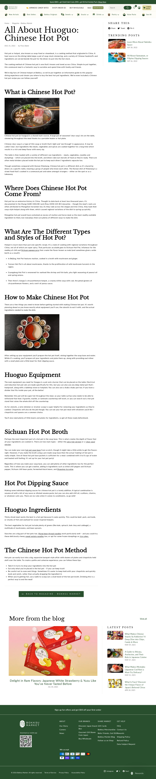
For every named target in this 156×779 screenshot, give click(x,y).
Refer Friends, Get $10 (107, 733)
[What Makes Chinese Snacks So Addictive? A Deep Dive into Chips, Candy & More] (115, 635)
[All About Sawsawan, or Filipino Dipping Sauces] (117, 57)
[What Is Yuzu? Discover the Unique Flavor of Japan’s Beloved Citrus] (115, 683)
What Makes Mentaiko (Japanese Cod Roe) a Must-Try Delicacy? (135, 670)
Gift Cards (102, 726)
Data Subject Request (126, 744)
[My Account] (139, 7)
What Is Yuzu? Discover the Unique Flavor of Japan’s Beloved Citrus (135, 685)
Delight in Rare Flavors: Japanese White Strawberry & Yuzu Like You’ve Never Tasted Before (53, 682)
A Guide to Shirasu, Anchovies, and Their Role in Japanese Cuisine (136, 654)
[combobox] (120, 7)
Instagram (110, 771)
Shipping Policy (123, 737)
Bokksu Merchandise (106, 729)
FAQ (119, 726)
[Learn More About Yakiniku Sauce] (117, 44)
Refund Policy (123, 740)
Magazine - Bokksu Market (22, 23)
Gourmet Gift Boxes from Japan (87, 733)
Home (7, 23)
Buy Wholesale (85, 739)
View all (143, 618)
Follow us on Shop (106, 740)
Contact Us (122, 729)
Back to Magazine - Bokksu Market (53, 594)
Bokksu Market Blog (106, 737)
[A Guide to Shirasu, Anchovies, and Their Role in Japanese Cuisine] (115, 653)
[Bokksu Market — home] (11, 8)
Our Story (63, 726)
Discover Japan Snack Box (88, 727)
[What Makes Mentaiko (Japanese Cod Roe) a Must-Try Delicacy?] (115, 668)
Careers (62, 729)
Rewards (120, 733)
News (61, 733)
